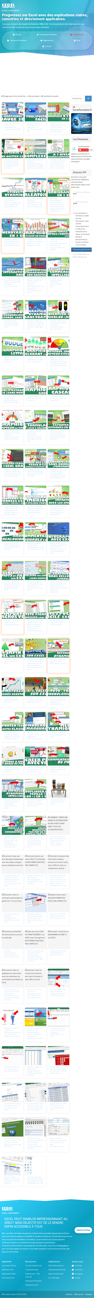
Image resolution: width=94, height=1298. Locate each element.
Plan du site (78, 1294)
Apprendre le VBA (9, 1274)
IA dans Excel (78, 34)
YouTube (78, 1266)
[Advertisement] (47, 75)
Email (74, 203)
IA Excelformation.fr (56, 1266)
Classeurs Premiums (18, 40)
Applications (48, 40)
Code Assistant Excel (56, 1270)
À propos (88, 1294)
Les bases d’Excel (9, 1266)
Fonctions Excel (8, 1278)
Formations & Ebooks (48, 34)
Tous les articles (31, 1270)
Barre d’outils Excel (55, 1274)
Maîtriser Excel (8, 1270)
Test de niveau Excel (33, 1266)
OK (88, 98)
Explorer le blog (83, 1230)
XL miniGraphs (54, 1278)
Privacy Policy (81, 254)
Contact (48, 46)
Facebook (78, 1270)
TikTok (77, 1278)
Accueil (18, 34)
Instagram (79, 1274)
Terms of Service (77, 257)
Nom (74, 194)
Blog (78, 40)
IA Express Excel (31, 1285)
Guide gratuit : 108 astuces (32, 1275)
